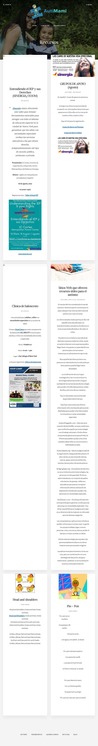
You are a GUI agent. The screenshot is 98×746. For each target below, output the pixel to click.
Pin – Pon (73, 606)
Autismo (68, 92)
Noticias (72, 299)
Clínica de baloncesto (25, 306)
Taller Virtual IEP (31, 195)
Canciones (25, 604)
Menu (89, 4)
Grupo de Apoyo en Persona (72, 127)
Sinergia (17, 108)
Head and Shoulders (17, 616)
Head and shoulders (25, 599)
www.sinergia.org (25, 254)
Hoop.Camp (19, 329)
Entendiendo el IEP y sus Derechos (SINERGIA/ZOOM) (25, 92)
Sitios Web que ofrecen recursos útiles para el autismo (73, 291)
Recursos (25, 100)
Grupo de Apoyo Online (73, 133)
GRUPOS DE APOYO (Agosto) (73, 85)
